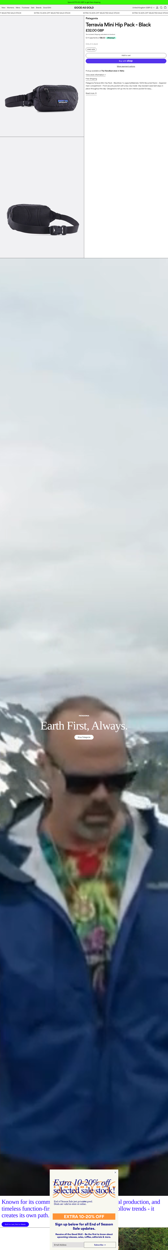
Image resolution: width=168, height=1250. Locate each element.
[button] (161, 8)
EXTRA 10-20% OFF (84, 1216)
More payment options (126, 66)
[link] (84, 1192)
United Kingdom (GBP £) (142, 8)
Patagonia (92, 18)
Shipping (97, 34)
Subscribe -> (100, 1245)
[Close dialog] (115, 1172)
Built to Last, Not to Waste (15, 1224)
